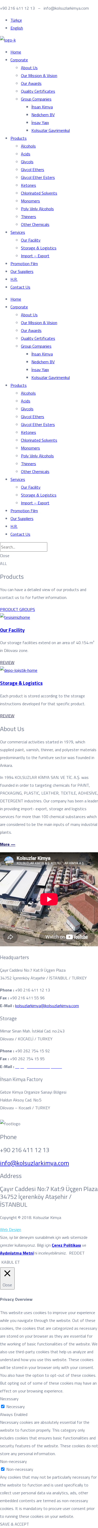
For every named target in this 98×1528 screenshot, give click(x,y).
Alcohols (28, 146)
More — (7, 844)
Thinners (28, 216)
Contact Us (20, 287)
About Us (29, 68)
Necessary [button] (9, 1399)
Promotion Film (24, 263)
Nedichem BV (43, 115)
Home (15, 52)
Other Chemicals (35, 224)
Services (17, 232)
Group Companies (36, 99)
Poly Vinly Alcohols (37, 209)
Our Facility (31, 240)
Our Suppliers (21, 271)
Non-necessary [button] (13, 1461)
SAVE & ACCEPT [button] (14, 1524)
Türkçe (16, 20)
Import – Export (35, 256)
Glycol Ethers (32, 169)
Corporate (19, 60)
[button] (17, 609)
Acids (25, 154)
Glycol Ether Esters (38, 177)
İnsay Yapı (40, 122)
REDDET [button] (77, 1253)
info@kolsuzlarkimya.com (34, 1163)
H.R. (14, 279)
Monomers (30, 201)
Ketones (28, 185)
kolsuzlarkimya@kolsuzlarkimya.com (47, 1005)
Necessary (15, 1406)
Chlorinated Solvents (39, 193)
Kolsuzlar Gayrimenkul (50, 130)
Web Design (10, 1229)
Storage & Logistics (38, 248)
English (16, 28)
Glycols (27, 162)
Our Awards (31, 83)
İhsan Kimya (42, 107)
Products (18, 138)
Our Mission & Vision (39, 75)
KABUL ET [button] (10, 1262)
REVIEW (7, 662)
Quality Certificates (38, 91)
